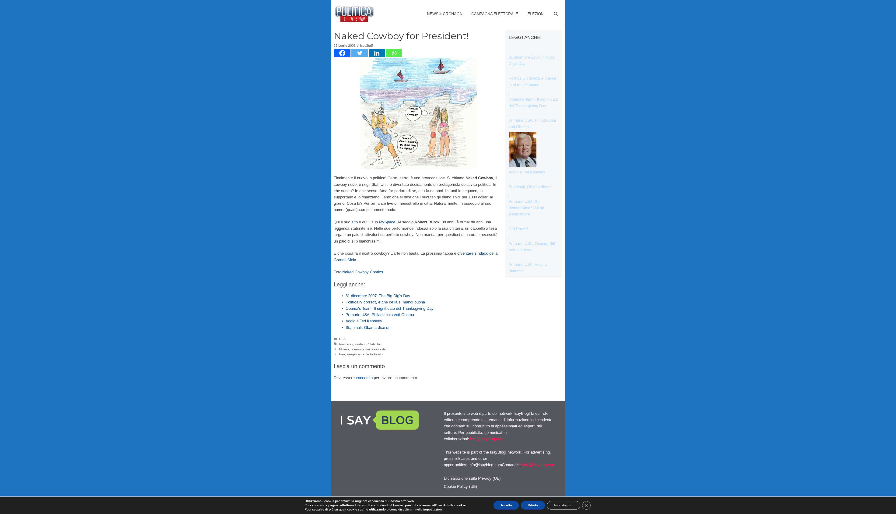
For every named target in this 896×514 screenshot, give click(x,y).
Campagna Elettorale (494, 14)
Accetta (506, 505)
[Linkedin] (377, 53)
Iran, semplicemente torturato (361, 354)
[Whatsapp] (394, 53)
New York (346, 344)
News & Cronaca (444, 14)
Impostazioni (563, 505)
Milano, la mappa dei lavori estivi (363, 349)
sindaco (360, 344)
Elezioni (536, 14)
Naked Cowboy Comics (362, 272)
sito (354, 222)
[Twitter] (359, 53)
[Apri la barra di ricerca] (555, 14)
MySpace (387, 222)
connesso (364, 378)
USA (342, 339)
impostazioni (433, 509)
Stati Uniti (375, 344)
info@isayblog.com (487, 439)
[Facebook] (342, 53)
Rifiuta (533, 505)
